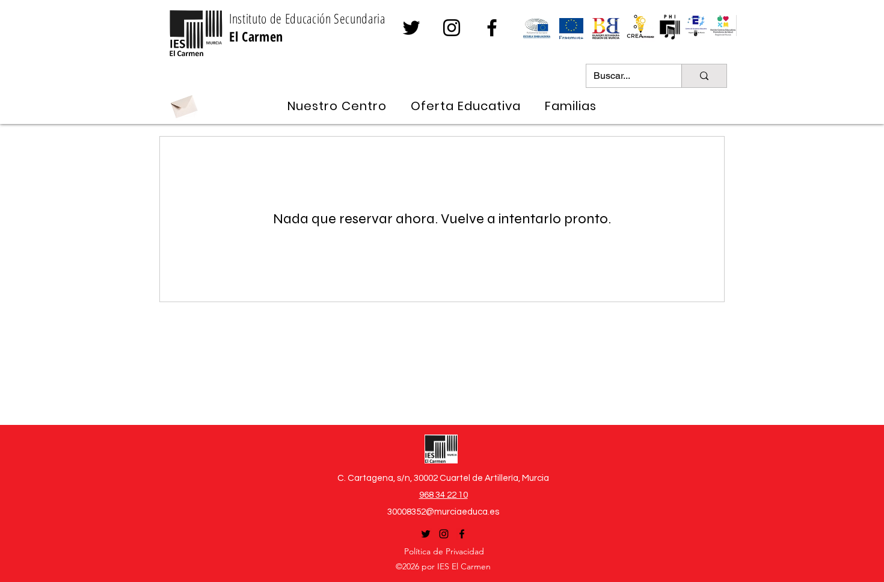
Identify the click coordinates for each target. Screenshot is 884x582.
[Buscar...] (703, 75)
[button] (337, 106)
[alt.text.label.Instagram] (451, 27)
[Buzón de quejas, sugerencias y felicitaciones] (183, 104)
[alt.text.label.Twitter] (411, 27)
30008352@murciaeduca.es (443, 511)
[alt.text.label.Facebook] (491, 27)
